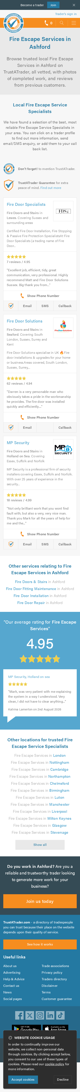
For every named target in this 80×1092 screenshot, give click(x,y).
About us (10, 965)
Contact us (11, 985)
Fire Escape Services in (40, 755)
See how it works (40, 944)
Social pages (12, 998)
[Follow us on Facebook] (19, 1015)
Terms (46, 992)
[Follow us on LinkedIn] (50, 1015)
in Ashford (40, 581)
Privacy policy (52, 972)
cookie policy (54, 1064)
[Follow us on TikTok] (60, 1015)
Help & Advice (14, 979)
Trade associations (55, 965)
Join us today (40, 901)
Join (51, 5)
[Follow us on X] (29, 1015)
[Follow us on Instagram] (40, 1015)
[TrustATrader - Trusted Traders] (13, 20)
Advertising (11, 972)
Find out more (50, 187)
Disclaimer (50, 985)
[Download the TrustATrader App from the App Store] (55, 1029)
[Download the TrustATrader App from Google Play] (26, 1029)
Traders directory (54, 979)
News (7, 992)
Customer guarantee (57, 998)
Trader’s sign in (66, 14)
